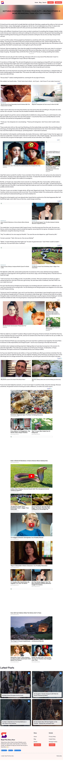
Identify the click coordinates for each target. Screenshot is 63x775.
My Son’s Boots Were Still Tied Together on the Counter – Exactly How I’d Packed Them (45, 722)
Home (35, 736)
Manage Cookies (53, 741)
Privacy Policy (52, 736)
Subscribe (58, 2)
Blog (35, 739)
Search (35, 741)
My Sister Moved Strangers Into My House (12, 695)
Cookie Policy (52, 739)
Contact (51, 2)
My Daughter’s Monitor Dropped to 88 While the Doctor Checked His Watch (46, 694)
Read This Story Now (8, 740)
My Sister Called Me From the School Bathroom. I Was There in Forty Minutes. (14, 722)
